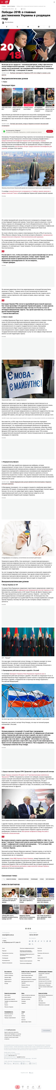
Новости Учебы (42, 993)
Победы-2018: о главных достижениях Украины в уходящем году (31, 6)
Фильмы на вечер (26, 999)
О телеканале (5, 955)
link (29, 941)
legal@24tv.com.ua (21, 1056)
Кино (23, 993)
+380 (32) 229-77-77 (12, 1055)
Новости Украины (11, 6)
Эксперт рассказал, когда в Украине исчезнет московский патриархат (25, 124)
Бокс (23, 1013)
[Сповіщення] (54, 2)
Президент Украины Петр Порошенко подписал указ (27, 674)
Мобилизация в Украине (45, 971)
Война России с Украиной (29, 971)
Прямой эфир (8, 977)
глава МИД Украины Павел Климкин (21, 858)
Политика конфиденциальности (27, 948)
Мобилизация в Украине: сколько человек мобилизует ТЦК (45, 986)
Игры (39, 960)
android (8, 1063)
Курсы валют (8, 997)
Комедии (24, 1001)
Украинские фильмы (26, 997)
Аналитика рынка (9, 1013)
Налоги (6, 1005)
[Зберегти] (49, 27)
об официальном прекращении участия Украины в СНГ (35, 590)
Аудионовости (8, 981)
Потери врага (25, 987)
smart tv (24, 1063)
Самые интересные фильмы (28, 995)
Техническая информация (26, 963)
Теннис (23, 1017)
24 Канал (4, 6)
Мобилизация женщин (43, 979)
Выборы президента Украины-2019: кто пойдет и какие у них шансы (26, 74)
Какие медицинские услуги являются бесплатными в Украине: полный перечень (26, 483)
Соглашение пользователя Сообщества (26, 958)
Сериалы (24, 1003)
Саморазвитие (41, 1003)
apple (16, 1063)
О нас (3, 948)
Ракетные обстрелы (26, 973)
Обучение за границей (43, 1005)
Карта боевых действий (27, 975)
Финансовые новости (10, 999)
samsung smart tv (33, 1063)
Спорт (23, 1012)
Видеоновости (8, 979)
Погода (6, 983)
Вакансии (40, 950)
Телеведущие (5, 958)
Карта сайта (40, 958)
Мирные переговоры (27, 977)
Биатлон (24, 1019)
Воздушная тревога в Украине (29, 979)
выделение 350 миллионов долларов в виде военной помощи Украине (25, 866)
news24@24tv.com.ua (8, 935)
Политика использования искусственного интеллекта (26, 951)
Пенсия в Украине (9, 1007)
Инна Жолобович (9, 22)
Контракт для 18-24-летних (44, 981)
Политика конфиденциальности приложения (27, 955)
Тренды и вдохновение (10, 1017)
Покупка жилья (8, 1015)
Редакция (4, 950)
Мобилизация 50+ (42, 977)
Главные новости (9, 973)
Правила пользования (7, 962)
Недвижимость (9, 1012)
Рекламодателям (6, 960)
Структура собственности (43, 953)
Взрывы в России (26, 985)
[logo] (6, 2)
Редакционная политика (7, 953)
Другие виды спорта (26, 1021)
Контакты (40, 948)
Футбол (23, 1015)
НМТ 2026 (40, 1001)
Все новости (8, 971)
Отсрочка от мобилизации (44, 983)
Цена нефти (7, 995)
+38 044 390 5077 (33, 935)
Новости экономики (10, 993)
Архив (39, 955)
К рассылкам (46, 1030)
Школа (40, 999)
